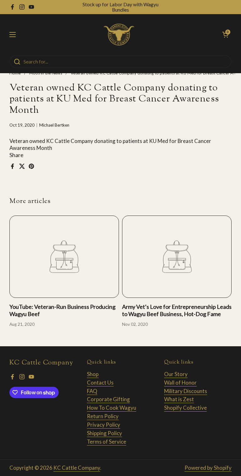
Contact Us (100, 382)
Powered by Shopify (208, 467)
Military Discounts (185, 391)
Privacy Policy (103, 424)
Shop (93, 374)
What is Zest (179, 399)
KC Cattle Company (76, 467)
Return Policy (103, 416)
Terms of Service (106, 441)
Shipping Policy (104, 433)
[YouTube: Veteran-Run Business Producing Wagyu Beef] (64, 257)
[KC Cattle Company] (119, 34)
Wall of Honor (180, 382)
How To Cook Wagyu (111, 407)
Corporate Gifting (108, 399)
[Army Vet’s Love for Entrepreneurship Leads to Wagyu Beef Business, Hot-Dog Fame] (177, 257)
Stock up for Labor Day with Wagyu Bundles (120, 7)
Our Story (176, 374)
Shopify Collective (185, 407)
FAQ (92, 391)
